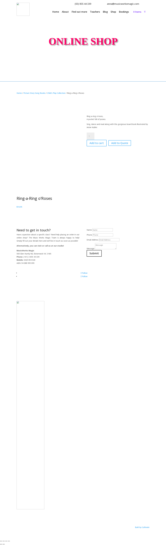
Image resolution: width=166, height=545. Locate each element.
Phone (89, 235)
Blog (105, 12)
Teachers (95, 12)
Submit (94, 253)
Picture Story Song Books (34, 93)
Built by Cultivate (142, 527)
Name (89, 230)
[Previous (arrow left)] (1, 544)
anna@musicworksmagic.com (123, 3)
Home (55, 12)
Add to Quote (119, 143)
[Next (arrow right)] (4, 544)
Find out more (79, 12)
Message (90, 248)
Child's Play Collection (56, 93)
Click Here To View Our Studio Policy (32, 517)
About (65, 12)
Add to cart (96, 143)
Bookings (124, 12)
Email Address (92, 240)
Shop (113, 12)
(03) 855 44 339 (83, 3)
